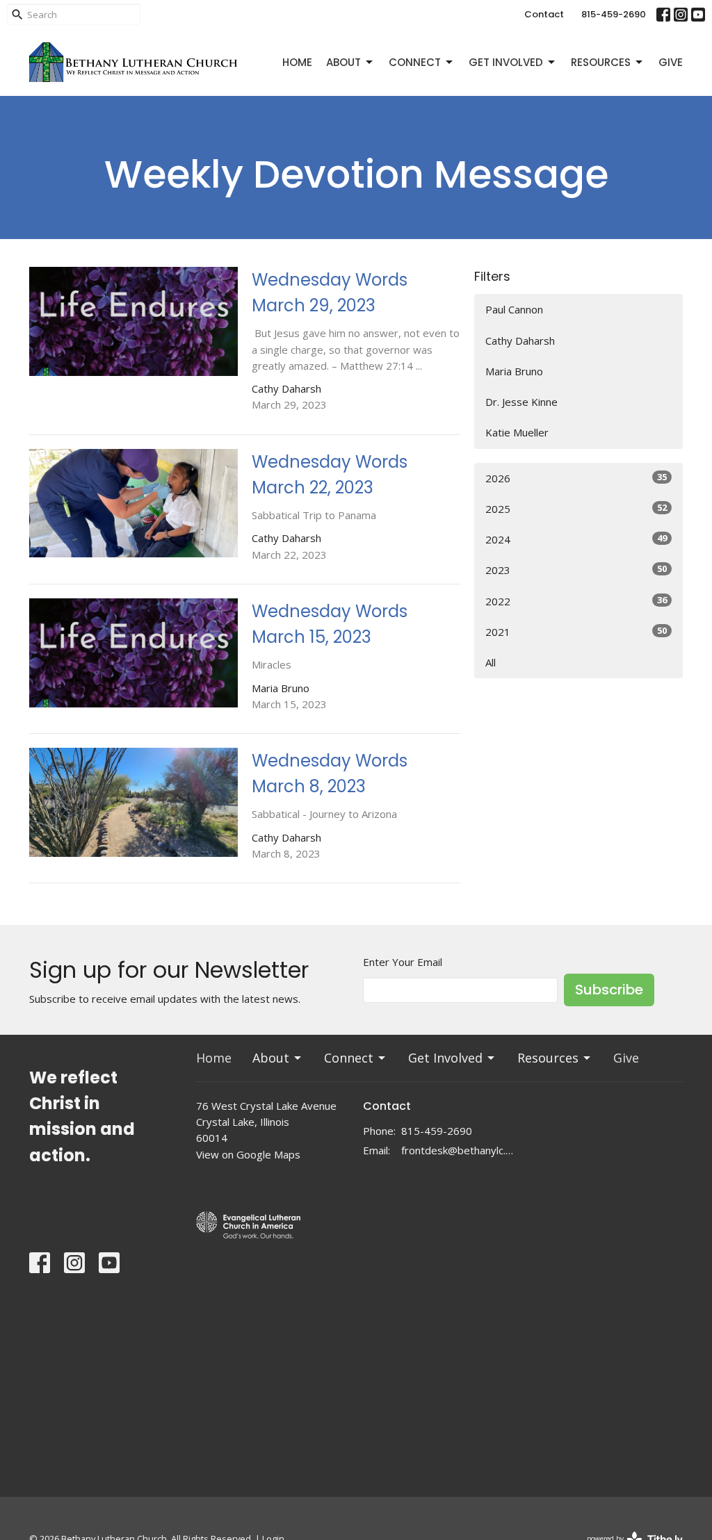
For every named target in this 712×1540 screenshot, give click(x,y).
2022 (576, 600)
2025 (576, 508)
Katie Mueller (517, 432)
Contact (544, 14)
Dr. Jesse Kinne (521, 402)
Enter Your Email (402, 962)
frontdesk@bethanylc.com (458, 1150)
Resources (601, 62)
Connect (415, 62)
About (343, 62)
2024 (576, 539)
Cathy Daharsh (520, 340)
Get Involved (506, 62)
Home (297, 62)
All (490, 662)
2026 (576, 477)
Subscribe (609, 989)
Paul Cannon (514, 309)
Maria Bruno (514, 371)
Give (670, 62)
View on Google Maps (248, 1154)
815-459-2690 (613, 14)
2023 (576, 569)
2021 (576, 631)
